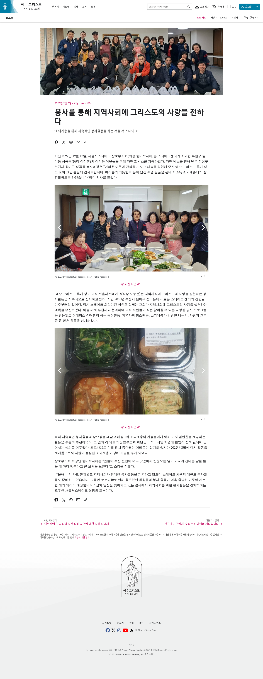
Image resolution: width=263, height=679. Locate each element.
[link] (56, 499)
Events (223, 17)
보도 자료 (201, 17)
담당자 (235, 17)
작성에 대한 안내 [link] (82, 537)
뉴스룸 (9, 17)
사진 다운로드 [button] (133, 284)
